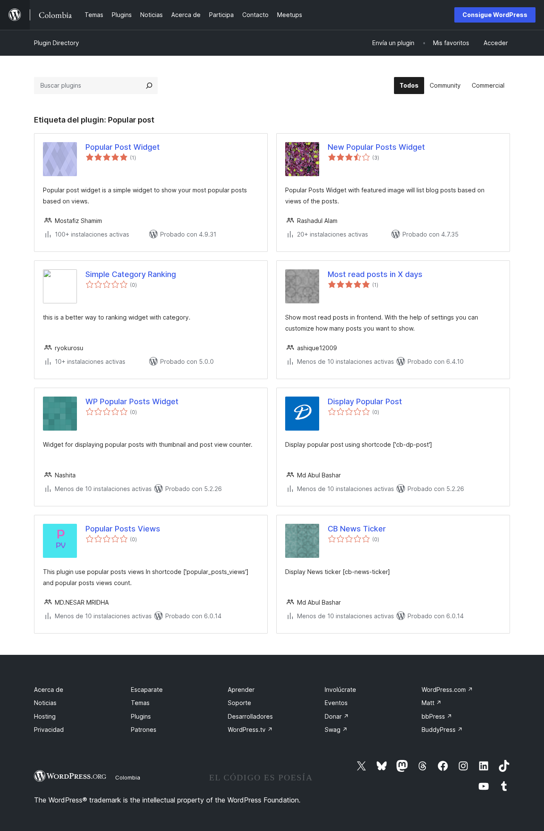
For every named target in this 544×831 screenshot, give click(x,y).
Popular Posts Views (122, 528)
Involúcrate (340, 689)
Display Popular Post (365, 401)
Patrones (143, 729)
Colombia (127, 777)
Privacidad (49, 729)
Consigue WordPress (494, 14)
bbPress (437, 716)
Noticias (45, 702)
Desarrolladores (250, 716)
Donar (337, 716)
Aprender (241, 689)
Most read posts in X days (375, 274)
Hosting (45, 716)
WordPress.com (447, 689)
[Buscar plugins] (149, 85)
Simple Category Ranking (130, 274)
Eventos (336, 702)
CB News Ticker (357, 528)
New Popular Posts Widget (376, 147)
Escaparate (147, 689)
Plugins (141, 716)
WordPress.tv (250, 729)
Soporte (239, 702)
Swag (336, 729)
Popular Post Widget (122, 147)
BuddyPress (442, 729)
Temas (140, 702)
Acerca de (48, 689)
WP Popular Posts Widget (131, 401)
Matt (432, 702)
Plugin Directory (56, 42)
